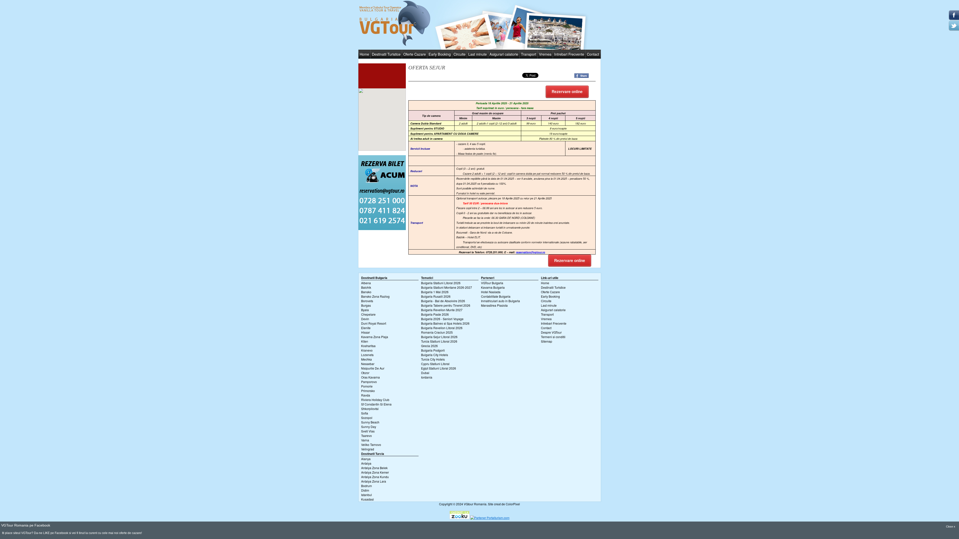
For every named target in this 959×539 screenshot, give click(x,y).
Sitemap (546, 341)
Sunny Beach (370, 422)
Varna (365, 440)
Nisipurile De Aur (372, 368)
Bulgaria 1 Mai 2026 (435, 292)
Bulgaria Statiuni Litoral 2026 (441, 283)
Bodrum (366, 486)
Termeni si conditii (553, 337)
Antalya (366, 463)
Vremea (545, 54)
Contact (593, 54)
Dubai (425, 373)
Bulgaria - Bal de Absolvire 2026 (443, 301)
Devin (365, 319)
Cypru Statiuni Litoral (435, 364)
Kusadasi (367, 499)
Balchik (366, 287)
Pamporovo (369, 382)
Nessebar (367, 364)
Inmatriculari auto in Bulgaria (500, 301)
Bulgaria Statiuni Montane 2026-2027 (446, 287)
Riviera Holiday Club (375, 400)
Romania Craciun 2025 (437, 332)
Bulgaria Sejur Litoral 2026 (439, 337)
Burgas (366, 305)
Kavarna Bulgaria (493, 287)
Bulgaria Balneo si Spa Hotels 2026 (445, 323)
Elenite (366, 328)
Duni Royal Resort (373, 323)
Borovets (367, 301)
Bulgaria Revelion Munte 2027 (442, 310)
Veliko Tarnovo (371, 444)
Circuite (460, 54)
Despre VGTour (551, 332)
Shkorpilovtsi (370, 408)
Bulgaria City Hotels (434, 355)
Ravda (365, 395)
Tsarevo (366, 435)
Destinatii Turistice (386, 54)
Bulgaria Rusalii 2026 (436, 296)
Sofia (364, 413)
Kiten (364, 341)
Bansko (366, 292)
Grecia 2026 (429, 346)
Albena (366, 283)
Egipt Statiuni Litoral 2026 (438, 368)
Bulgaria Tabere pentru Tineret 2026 (445, 305)
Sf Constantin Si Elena (376, 404)
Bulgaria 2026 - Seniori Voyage (442, 319)
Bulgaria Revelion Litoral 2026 (442, 328)
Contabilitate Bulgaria (495, 296)
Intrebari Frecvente (569, 54)
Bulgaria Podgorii (433, 350)
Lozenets (367, 355)
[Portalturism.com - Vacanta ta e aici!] (489, 518)
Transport (528, 54)
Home (364, 54)
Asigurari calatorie (503, 54)
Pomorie (367, 386)
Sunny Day (368, 426)
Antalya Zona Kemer (375, 472)
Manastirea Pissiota (494, 305)
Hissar (365, 332)
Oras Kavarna (370, 377)
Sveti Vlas (368, 431)
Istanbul (366, 495)
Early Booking (440, 54)
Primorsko (368, 391)
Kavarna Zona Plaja (374, 337)
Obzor (365, 373)
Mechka (366, 359)
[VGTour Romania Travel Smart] (394, 45)
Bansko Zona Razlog (375, 296)
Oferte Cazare (414, 54)
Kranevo (367, 350)
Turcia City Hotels (433, 359)
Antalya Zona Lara (373, 481)
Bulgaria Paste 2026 (435, 314)
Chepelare (368, 314)
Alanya (366, 459)
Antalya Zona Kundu (375, 477)
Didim (365, 490)
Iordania (426, 377)
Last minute (477, 54)
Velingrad (367, 449)
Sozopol (366, 417)
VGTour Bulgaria (492, 283)
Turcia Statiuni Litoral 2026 (439, 341)
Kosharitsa (368, 346)
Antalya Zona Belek (374, 468)
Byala (365, 310)
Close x (950, 526)
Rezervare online (567, 91)
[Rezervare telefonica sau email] (382, 229)
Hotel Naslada (490, 292)
